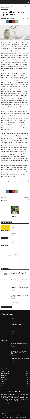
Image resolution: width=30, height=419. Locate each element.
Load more (14, 302)
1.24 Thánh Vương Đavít (16, 331)
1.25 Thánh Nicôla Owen (16, 324)
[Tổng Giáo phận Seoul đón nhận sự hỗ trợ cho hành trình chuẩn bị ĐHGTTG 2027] (5, 282)
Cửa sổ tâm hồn (16, 6)
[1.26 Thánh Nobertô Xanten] (5, 319)
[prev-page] (2, 248)
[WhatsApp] (16, 21)
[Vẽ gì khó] (5, 236)
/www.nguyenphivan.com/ (22, 182)
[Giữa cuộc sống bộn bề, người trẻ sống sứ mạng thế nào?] (5, 290)
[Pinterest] (13, 21)
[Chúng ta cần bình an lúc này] (5, 243)
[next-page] (4, 248)
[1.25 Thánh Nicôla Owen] (5, 326)
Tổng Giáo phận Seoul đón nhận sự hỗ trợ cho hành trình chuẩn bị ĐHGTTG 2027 (19, 281)
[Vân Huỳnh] (2, 18)
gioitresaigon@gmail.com (12, 403)
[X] (10, 21)
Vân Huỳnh (6, 18)
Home (2, 6)
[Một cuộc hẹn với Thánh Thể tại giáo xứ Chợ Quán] (5, 297)
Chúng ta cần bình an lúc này (17, 241)
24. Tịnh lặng (26, 199)
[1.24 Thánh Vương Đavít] (5, 334)
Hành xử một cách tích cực (16, 226)
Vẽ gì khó (13, 233)
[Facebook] (7, 21)
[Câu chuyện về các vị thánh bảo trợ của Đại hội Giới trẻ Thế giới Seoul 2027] (5, 274)
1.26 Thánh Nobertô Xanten (17, 317)
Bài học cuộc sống (8, 6)
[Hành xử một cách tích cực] (5, 228)
